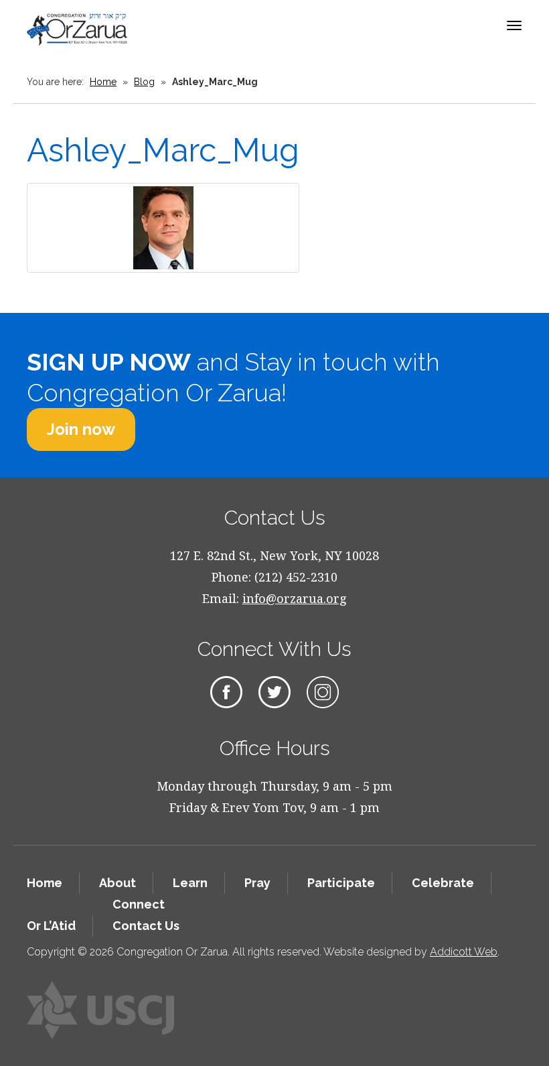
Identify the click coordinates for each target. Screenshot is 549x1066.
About (117, 883)
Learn (190, 883)
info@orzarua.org (294, 598)
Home (103, 81)
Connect (138, 904)
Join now (81, 429)
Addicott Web (463, 951)
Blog (144, 81)
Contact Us (145, 926)
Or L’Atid (51, 926)
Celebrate (443, 883)
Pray (257, 883)
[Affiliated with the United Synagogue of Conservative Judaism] (100, 1010)
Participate (341, 883)
